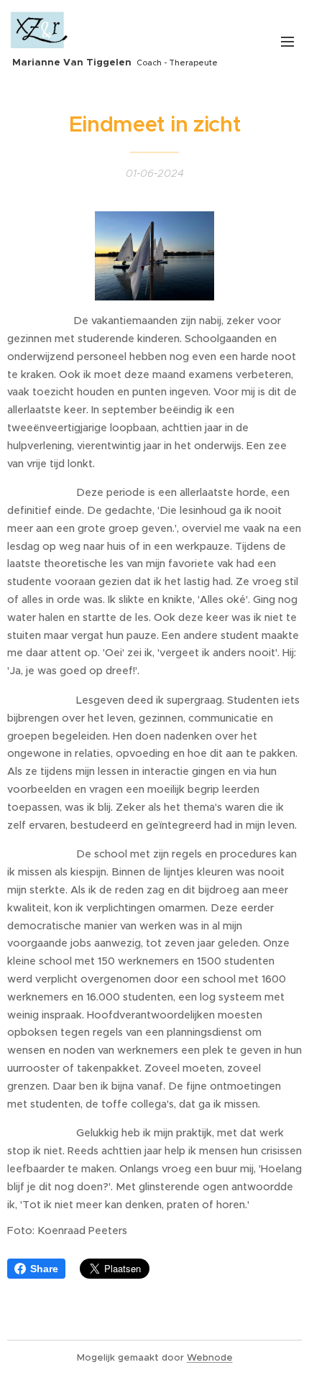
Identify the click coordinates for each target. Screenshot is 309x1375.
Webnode (210, 1357)
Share (44, 1268)
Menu (287, 41)
